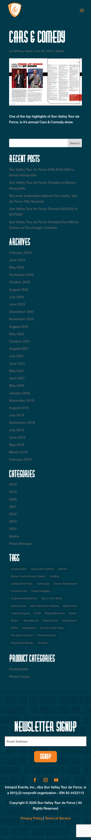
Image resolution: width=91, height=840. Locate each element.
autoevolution (19, 568)
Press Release (20, 543)
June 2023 (17, 304)
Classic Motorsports (65, 583)
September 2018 (22, 422)
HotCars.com (18, 605)
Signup (45, 756)
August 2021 (18, 348)
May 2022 (16, 334)
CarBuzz (54, 576)
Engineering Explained (24, 598)
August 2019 (18, 408)
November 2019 (21, 400)
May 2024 (16, 267)
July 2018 (16, 430)
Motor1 (15, 620)
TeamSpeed (29, 627)
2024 (13, 529)
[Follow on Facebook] (35, 780)
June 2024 (17, 260)
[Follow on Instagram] (45, 780)
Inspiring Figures (20, 613)
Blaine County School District (28, 576)
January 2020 (19, 393)
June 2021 (17, 363)
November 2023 (21, 275)
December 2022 (21, 311)
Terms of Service (58, 818)
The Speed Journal (22, 635)
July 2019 (16, 415)
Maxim (73, 613)
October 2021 (19, 341)
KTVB (37, 613)
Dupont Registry (40, 590)
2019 (13, 492)
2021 (13, 506)
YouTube (42, 642)
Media (59, 51)
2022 (13, 514)
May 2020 (16, 385)
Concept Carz (19, 590)
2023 (13, 521)
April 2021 (17, 378)
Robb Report (69, 620)
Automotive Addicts (42, 568)
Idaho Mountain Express (44, 605)
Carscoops (43, 583)
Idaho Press (70, 605)
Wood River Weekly (22, 642)
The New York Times (52, 627)
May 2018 (16, 445)
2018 (13, 484)
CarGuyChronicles (21, 583)
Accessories (18, 669)
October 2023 (19, 282)
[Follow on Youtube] (56, 780)
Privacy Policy (32, 818)
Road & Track (50, 620)
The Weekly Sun (46, 635)
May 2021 (16, 371)
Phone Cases (19, 676)
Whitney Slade (23, 51)
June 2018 (17, 437)
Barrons (62, 568)
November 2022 (21, 319)
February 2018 (20, 459)
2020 (13, 499)
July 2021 (16, 356)
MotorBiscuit (31, 620)
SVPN (14, 627)
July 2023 (16, 297)
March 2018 (18, 452)
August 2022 (18, 326)
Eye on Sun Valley (51, 598)
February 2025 (20, 252)
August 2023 (18, 289)
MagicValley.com (55, 613)
